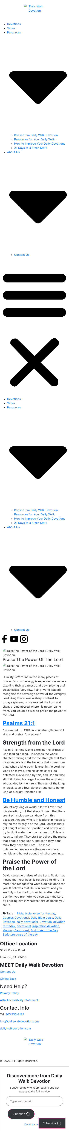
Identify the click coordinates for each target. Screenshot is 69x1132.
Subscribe (19, 1114)
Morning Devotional (16, 930)
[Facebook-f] (4, 639)
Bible (20, 913)
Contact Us (21, 254)
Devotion (45, 922)
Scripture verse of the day (20, 934)
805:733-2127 (14, 1014)
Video (11, 28)
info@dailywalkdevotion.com (19, 1021)
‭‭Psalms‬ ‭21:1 (19, 723)
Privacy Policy (9, 993)
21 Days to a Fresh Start (30, 148)
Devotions (14, 24)
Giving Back (8, 978)
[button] (34, 328)
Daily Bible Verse (42, 917)
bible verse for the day (40, 913)
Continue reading (34, 1124)
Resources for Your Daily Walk (34, 139)
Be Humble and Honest (34, 800)
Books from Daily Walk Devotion (36, 135)
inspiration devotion (45, 926)
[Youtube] (14, 639)
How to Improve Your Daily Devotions (39, 143)
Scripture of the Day (44, 930)
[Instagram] (23, 639)
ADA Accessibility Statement (19, 1000)
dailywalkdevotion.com (15, 1028)
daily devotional (27, 922)
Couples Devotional (16, 917)
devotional (24, 926)
